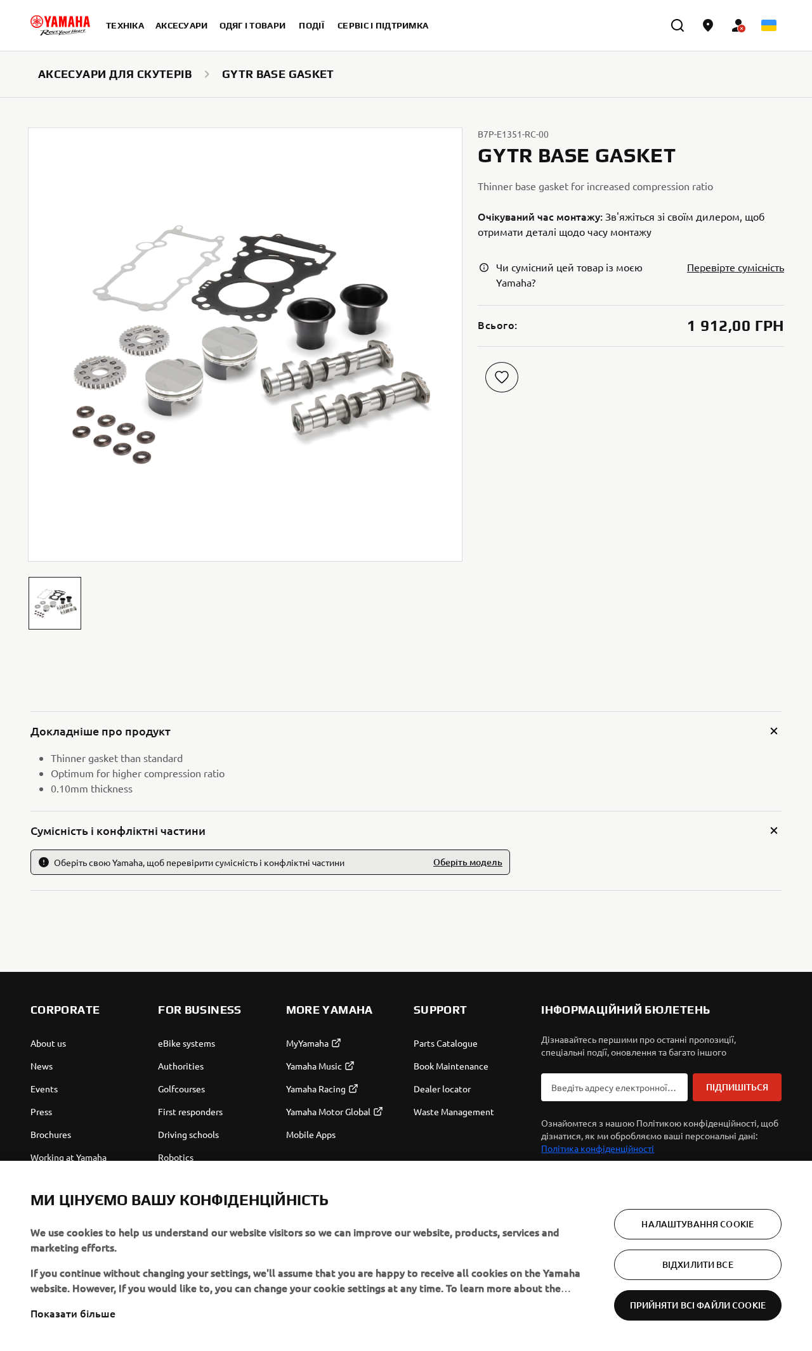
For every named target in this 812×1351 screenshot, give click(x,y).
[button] (55, 603)
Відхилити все (697, 1264)
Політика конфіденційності (597, 1148)
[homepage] (60, 25)
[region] (406, 1256)
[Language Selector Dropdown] (769, 25)
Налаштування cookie (697, 1224)
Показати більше (72, 1313)
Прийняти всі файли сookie (698, 1305)
